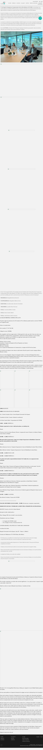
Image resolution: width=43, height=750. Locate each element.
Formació (14, 3)
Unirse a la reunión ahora (5, 325)
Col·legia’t (23, 3)
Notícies (27, 3)
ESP (39, 1)
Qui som (9, 3)
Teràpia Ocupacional (33, 3)
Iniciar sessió (35, 1)
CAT (41, 1)
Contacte (40, 3)
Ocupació (18, 3)
